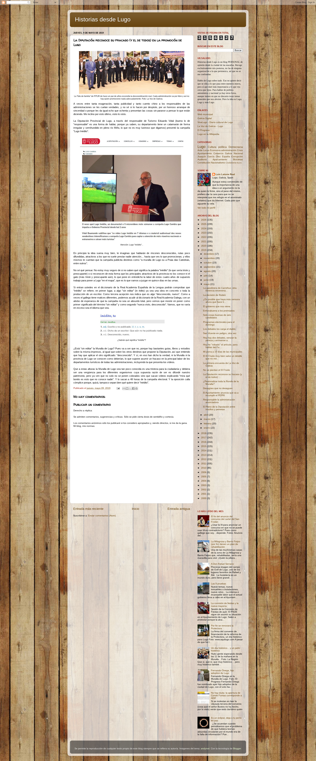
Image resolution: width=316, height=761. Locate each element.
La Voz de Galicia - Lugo (210, 126)
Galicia (228, 153)
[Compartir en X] (130, 388)
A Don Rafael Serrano (222, 564)
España (226, 156)
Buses (239, 163)
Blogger (237, 748)
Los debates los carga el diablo (219, 329)
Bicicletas (238, 159)
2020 (204, 246)
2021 (204, 241)
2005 (204, 476)
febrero (208, 423)
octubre (208, 262)
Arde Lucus (203, 150)
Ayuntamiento (205, 153)
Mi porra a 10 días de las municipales (222, 352)
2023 (204, 233)
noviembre (209, 258)
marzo (207, 419)
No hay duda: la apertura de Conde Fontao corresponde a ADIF (226, 695)
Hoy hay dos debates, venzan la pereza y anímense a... (220, 339)
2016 (204, 442)
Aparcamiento (220, 159)
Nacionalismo (218, 162)
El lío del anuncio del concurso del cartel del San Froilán (225, 519)
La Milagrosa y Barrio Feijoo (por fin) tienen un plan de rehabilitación (225, 544)
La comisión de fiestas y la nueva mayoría (224, 604)
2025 (204, 224)
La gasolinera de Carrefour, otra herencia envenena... (220, 289)
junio (206, 280)
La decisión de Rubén (214, 295)
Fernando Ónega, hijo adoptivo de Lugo (222, 671)
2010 (204, 468)
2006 (204, 472)
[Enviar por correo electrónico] (124, 388)
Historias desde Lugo (103, 19)
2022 (204, 237)
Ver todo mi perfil (206, 208)
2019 (204, 250)
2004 (204, 481)
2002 (204, 489)
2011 (204, 463)
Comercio (218, 153)
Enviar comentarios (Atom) (102, 515)
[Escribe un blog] (127, 388)
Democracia (236, 146)
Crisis (240, 150)
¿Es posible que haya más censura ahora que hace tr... (221, 300)
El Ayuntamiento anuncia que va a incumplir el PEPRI (220, 394)
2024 (204, 228)
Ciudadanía (231, 163)
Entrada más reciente (88, 508)
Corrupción (237, 156)
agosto (207, 271)
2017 (204, 437)
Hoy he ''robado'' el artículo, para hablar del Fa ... (220, 346)
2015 (204, 446)
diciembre (209, 254)
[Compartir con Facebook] (133, 388)
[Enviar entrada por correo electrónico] (118, 388)
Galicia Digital (205, 118)
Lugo (201, 147)
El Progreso (204, 130)
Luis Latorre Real (225, 174)
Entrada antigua (179, 508)
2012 (204, 459)
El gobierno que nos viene (216, 306)
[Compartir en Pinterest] (136, 388)
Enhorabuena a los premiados (219, 311)
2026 (204, 220)
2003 (204, 485)
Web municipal (205, 114)
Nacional (238, 153)
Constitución (204, 162)
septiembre (210, 267)
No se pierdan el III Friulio (216, 370)
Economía (215, 150)
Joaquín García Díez (209, 156)
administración (228, 150)
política (222, 146)
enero (207, 428)
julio (206, 275)
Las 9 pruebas (218, 583)
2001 (204, 494)
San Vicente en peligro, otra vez (219, 333)
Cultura (212, 146)
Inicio (135, 508)
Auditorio (202, 159)
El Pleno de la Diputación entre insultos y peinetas (219, 408)
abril (206, 415)
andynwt (205, 748)
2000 (204, 498)
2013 (204, 455)
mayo (207, 284)
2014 (204, 450)
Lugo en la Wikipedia (208, 134)
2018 (204, 433)
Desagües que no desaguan (218, 388)
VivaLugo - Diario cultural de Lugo (215, 122)
